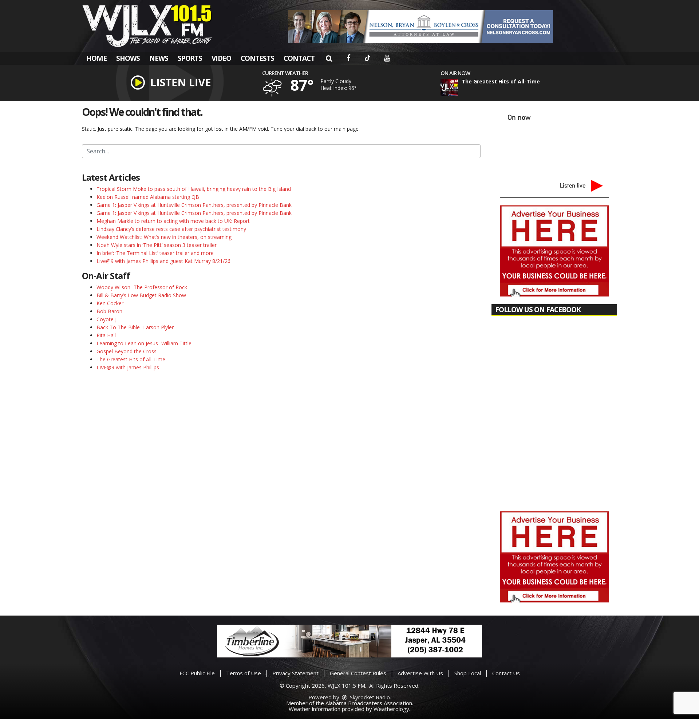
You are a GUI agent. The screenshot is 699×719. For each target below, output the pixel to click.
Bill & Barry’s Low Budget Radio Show (141, 295)
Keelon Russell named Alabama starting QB (147, 196)
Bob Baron (109, 311)
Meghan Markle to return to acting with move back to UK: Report (173, 220)
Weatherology (391, 708)
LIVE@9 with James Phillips (127, 367)
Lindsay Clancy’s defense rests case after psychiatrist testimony (171, 228)
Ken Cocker (109, 303)
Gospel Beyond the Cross (126, 351)
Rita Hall (106, 335)
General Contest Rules (358, 673)
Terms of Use (243, 673)
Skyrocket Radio (369, 697)
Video (221, 58)
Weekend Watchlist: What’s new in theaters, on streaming (164, 236)
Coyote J (106, 319)
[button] (329, 58)
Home (96, 58)
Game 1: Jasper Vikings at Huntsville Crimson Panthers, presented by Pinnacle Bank (194, 204)
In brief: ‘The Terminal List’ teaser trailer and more (155, 253)
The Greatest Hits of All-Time (130, 359)
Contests (257, 58)
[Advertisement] (420, 26)
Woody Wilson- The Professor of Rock (141, 287)
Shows (128, 58)
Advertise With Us (420, 673)
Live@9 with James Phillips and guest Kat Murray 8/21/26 (163, 261)
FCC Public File (197, 673)
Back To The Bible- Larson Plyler (135, 327)
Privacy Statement (295, 673)
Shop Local (467, 673)
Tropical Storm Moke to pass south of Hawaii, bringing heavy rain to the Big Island (193, 188)
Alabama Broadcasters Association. (369, 703)
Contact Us (506, 673)
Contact (299, 58)
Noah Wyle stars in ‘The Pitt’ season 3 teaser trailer (156, 244)
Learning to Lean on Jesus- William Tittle (143, 343)
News (158, 58)
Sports (190, 58)
